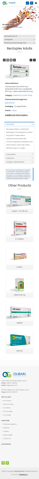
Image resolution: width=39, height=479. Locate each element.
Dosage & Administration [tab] (15, 162)
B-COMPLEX (19, 239)
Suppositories (10, 103)
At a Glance (7, 400)
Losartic (19, 267)
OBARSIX (19, 323)
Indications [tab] (10, 158)
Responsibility (7, 435)
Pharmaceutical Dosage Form (15, 43)
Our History (7, 407)
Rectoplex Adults (17, 27)
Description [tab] (10, 124)
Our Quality (7, 415)
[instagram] (14, 60)
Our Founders (7, 411)
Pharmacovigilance (10, 424)
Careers (6, 431)
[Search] (31, 3)
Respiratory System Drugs (22, 95)
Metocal (19, 351)
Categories (8, 39)
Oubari (14, 111)
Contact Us (7, 438)
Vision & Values (8, 404)
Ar (27, 3)
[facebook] (7, 60)
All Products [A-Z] (10, 36)
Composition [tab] (11, 154)
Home (4, 27)
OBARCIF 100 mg (19, 295)
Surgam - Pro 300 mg (19, 211)
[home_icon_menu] (36, 3)
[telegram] (11, 60)
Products (9, 27)
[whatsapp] (4, 60)
